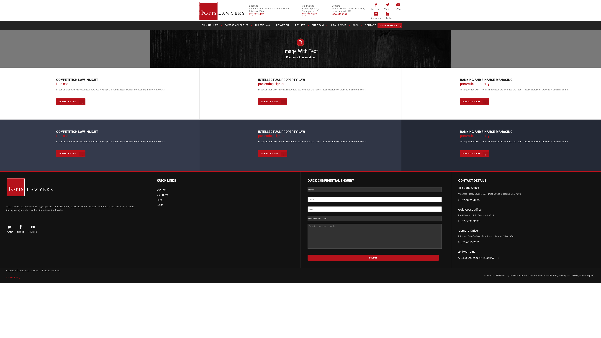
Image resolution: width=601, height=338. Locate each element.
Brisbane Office (468, 187)
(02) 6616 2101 (339, 14)
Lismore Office (468, 230)
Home (160, 205)
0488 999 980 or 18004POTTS (480, 258)
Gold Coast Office (470, 209)
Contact (162, 190)
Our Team (162, 195)
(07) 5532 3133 (309, 14)
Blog (159, 200)
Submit (373, 257)
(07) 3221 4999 (257, 14)
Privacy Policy (13, 277)
